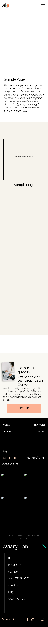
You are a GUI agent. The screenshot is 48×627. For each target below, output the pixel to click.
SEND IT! (24, 408)
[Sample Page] (24, 159)
